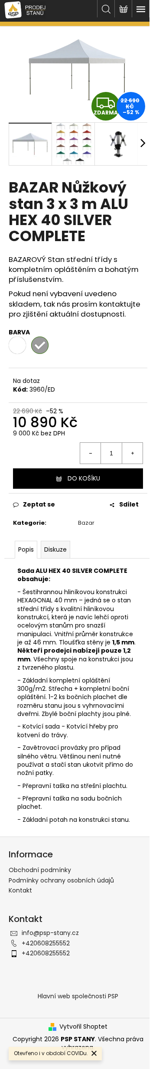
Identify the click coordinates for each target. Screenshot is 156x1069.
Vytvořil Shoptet (83, 1027)
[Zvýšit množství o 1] (132, 453)
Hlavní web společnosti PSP (78, 996)
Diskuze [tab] (55, 549)
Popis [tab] (26, 549)
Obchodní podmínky (40, 870)
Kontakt (20, 890)
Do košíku (84, 478)
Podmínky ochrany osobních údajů (61, 880)
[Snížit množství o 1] (90, 453)
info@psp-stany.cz (50, 932)
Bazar (86, 523)
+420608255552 (46, 943)
